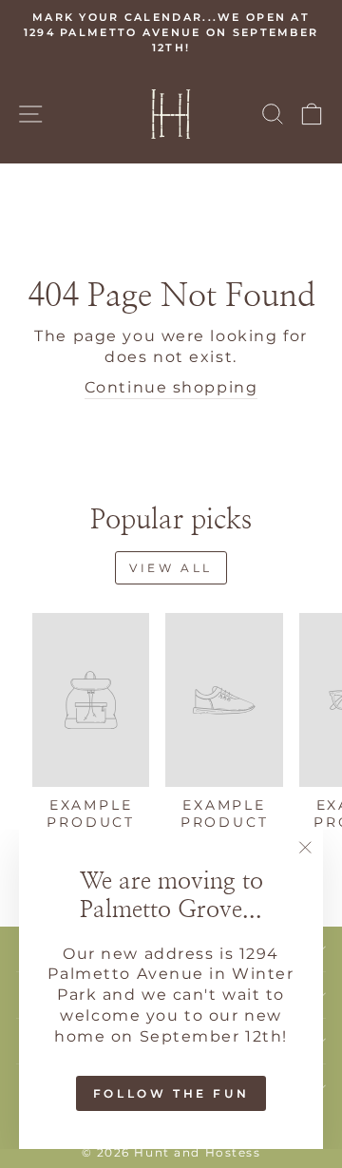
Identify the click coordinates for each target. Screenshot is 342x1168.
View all (171, 568)
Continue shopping (171, 387)
